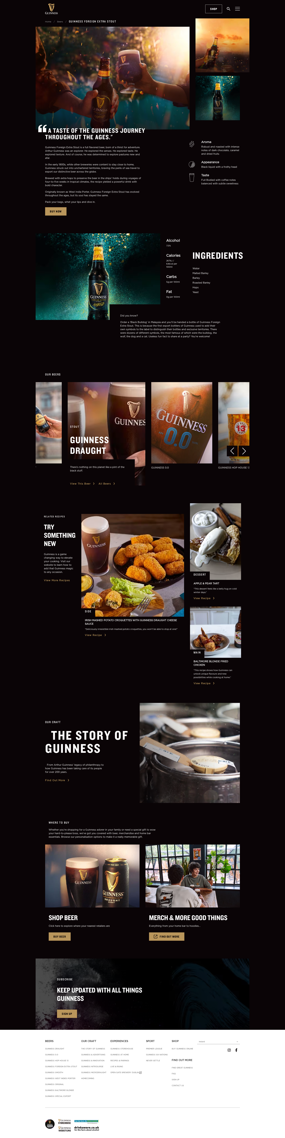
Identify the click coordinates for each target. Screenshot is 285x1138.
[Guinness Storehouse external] (64, 1121)
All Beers (105, 483)
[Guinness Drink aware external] (86, 1121)
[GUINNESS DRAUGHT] (106, 434)
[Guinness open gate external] (50, 1124)
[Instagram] (229, 1050)
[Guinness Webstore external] (64, 1129)
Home (48, 21)
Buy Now (56, 211)
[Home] (51, 9)
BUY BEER (59, 936)
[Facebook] (236, 1050)
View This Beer (80, 483)
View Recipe (93, 635)
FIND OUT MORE (170, 936)
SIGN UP (67, 1014)
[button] (232, 451)
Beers (60, 21)
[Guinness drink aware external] (86, 1128)
